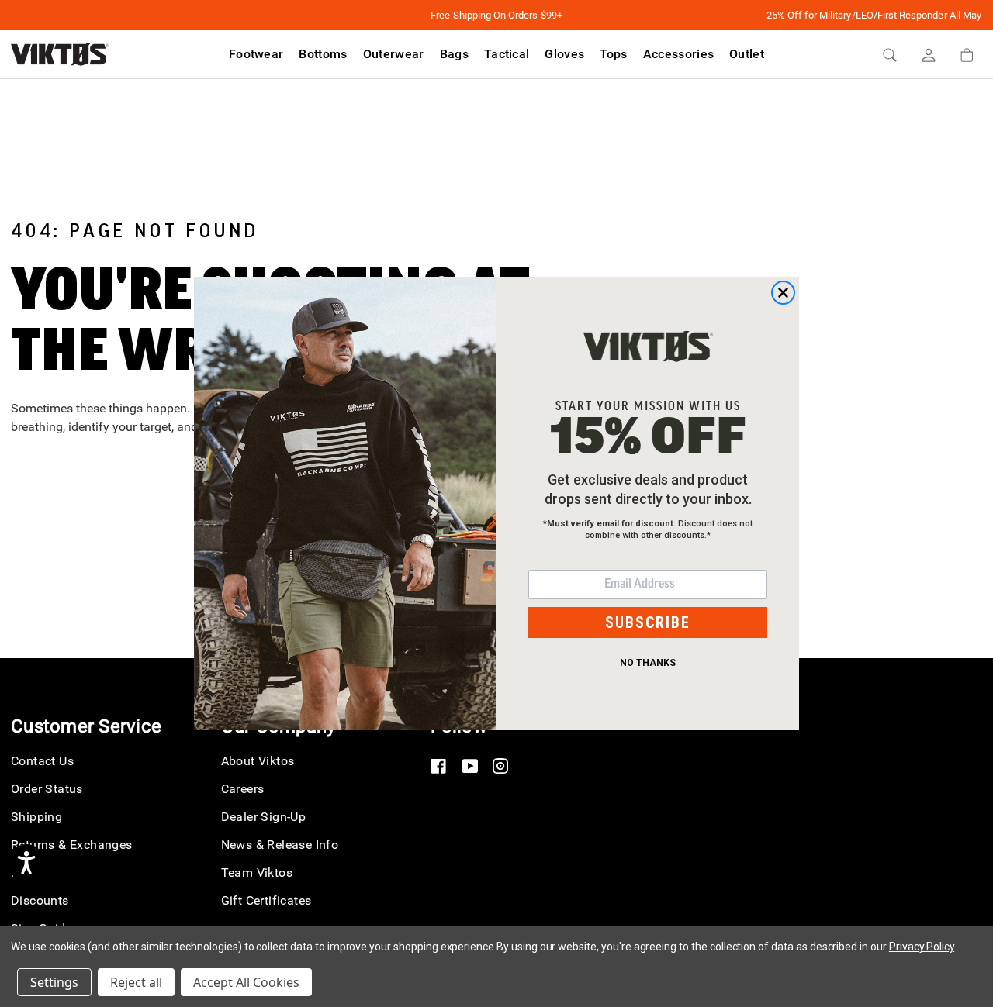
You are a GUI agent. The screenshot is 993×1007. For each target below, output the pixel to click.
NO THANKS (648, 662)
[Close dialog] (783, 292)
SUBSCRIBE (647, 622)
